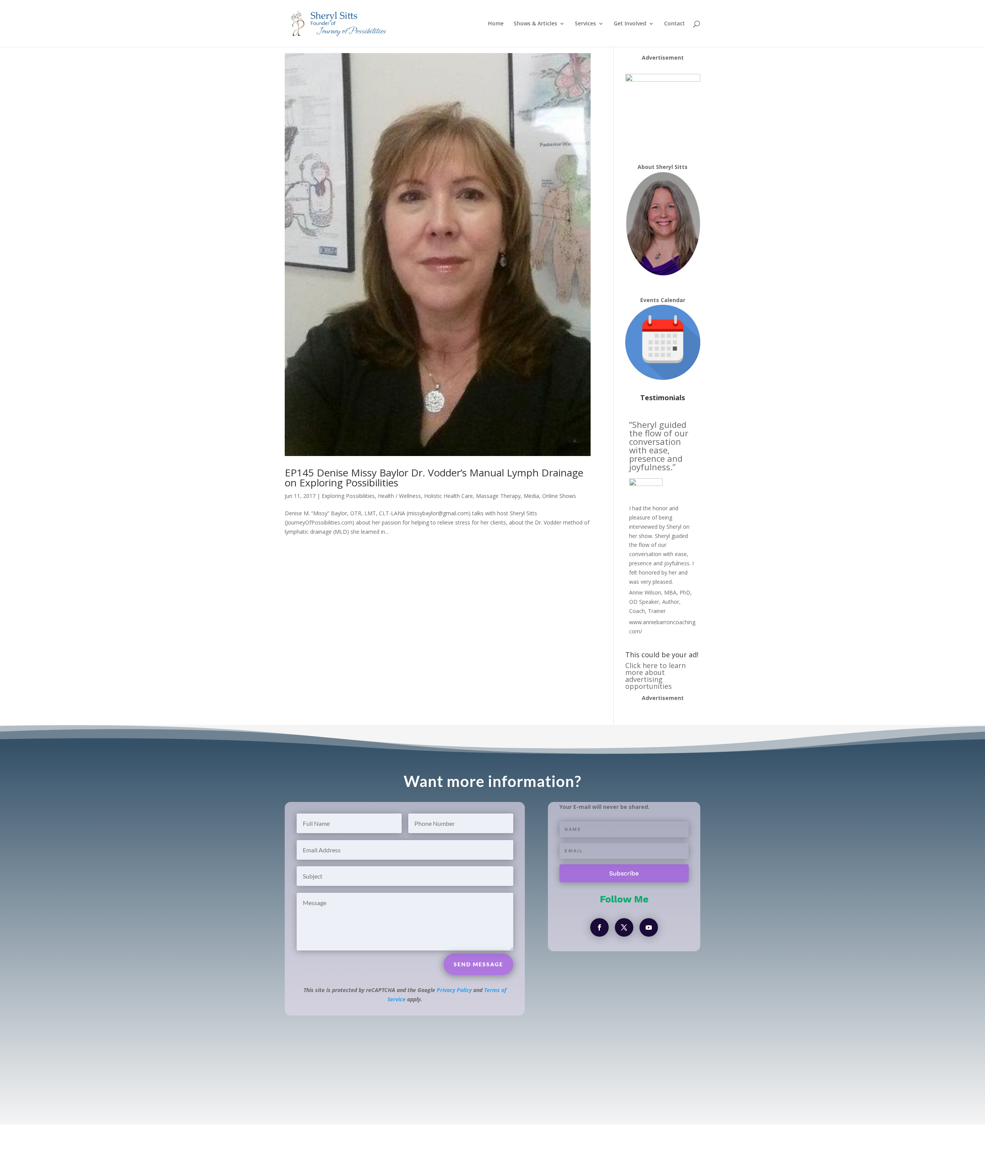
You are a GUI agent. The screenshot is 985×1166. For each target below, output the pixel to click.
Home (496, 24)
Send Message (478, 964)
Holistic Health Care (448, 495)
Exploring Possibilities (348, 495)
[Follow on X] (624, 927)
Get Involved (630, 24)
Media (531, 495)
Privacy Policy (454, 990)
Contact (674, 24)
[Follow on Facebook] (599, 927)
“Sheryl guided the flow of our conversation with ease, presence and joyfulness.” (658, 446)
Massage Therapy (498, 495)
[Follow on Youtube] (648, 927)
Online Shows (559, 495)
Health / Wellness (399, 495)
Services (585, 24)
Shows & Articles (535, 24)
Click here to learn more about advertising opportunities (655, 676)
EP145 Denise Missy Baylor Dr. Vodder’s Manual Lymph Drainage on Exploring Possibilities (434, 477)
